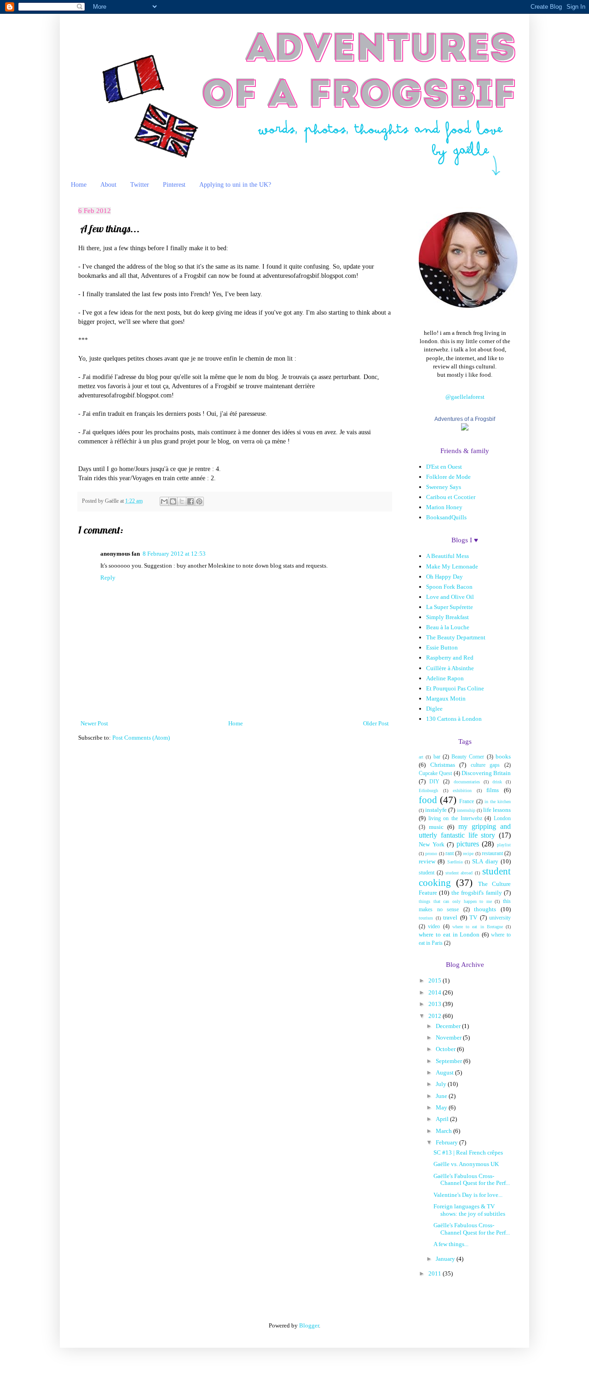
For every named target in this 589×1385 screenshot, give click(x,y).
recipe (468, 853)
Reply (107, 577)
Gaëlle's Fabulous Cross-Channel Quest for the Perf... (471, 1179)
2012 (435, 1015)
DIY (434, 782)
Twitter (139, 184)
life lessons (497, 809)
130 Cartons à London (454, 718)
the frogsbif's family (476, 892)
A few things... (450, 1244)
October (446, 1049)
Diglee (434, 708)
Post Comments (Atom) (141, 737)
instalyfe (436, 809)
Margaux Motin (446, 698)
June (442, 1095)
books (503, 756)
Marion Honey (444, 507)
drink (497, 781)
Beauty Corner (467, 757)
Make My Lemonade (452, 566)
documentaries (467, 781)
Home (79, 184)
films (492, 790)
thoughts (485, 909)
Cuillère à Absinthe (450, 668)
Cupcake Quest (435, 773)
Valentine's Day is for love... (467, 1194)
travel (450, 917)
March (444, 1130)
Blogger (309, 1325)
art (421, 756)
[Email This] (164, 501)
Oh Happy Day (444, 576)
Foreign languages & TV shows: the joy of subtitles (469, 1210)
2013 (435, 1003)
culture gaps (485, 765)
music (436, 826)
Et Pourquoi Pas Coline (455, 688)
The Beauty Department (455, 637)
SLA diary (485, 861)
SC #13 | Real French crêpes (468, 1152)
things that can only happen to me (455, 901)
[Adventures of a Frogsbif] (464, 428)
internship (466, 810)
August (445, 1072)
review (427, 861)
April (443, 1118)
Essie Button (442, 647)
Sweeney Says (443, 486)
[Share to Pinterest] (199, 501)
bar (436, 757)
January (446, 1258)
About (108, 184)
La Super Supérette (449, 606)
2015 (435, 980)
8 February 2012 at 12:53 (174, 553)
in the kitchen (498, 801)
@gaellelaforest (465, 396)
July (442, 1083)
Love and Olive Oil (450, 596)
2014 (435, 992)
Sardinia (454, 861)
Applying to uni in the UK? (235, 184)
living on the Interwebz (455, 819)
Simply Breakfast (447, 617)
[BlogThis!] (173, 501)
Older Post (376, 723)
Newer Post (94, 723)
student (426, 873)
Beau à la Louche (447, 627)
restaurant (492, 853)
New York (432, 844)
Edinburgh (428, 790)
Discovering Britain (486, 773)
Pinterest (174, 184)
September (449, 1060)
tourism (426, 917)
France (466, 802)
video (434, 927)
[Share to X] (181, 501)
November (449, 1037)
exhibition (462, 790)
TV (473, 917)
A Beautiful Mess (447, 555)
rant (449, 853)
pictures (467, 844)
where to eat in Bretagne (477, 926)
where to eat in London (449, 934)
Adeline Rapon (445, 678)
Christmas (442, 764)
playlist (504, 844)
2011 (435, 1273)
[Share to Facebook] (190, 501)
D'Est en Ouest (444, 466)
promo (431, 853)
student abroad (459, 872)
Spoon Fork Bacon (449, 586)
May (442, 1107)
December (449, 1026)
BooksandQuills (446, 517)
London (502, 819)
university (500, 918)
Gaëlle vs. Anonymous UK (466, 1164)
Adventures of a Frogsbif (464, 419)
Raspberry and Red (450, 657)
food (428, 799)
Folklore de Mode (448, 476)
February (447, 1142)
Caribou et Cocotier (450, 497)
